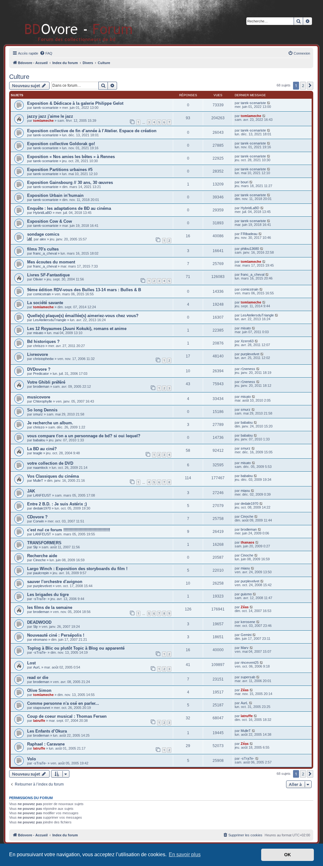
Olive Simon (39, 690)
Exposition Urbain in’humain (55, 195)
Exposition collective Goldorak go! (61, 143)
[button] (310, 85)
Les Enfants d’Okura (47, 731)
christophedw (43, 359)
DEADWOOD (39, 622)
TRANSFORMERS (44, 542)
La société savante (45, 302)
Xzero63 (247, 341)
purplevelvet (250, 354)
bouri (244, 182)
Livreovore (37, 354)
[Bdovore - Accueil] (69, 22)
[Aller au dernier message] (269, 103)
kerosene (248, 622)
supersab (248, 677)
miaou (245, 490)
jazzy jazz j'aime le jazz (50, 116)
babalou (247, 422)
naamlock (40, 467)
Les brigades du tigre (48, 594)
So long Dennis (42, 410)
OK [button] (287, 854)
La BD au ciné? (42, 448)
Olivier (38, 279)
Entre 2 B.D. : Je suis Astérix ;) (57, 504)
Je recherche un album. (50, 423)
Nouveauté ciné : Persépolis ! (55, 635)
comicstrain (42, 294)
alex (43, 239)
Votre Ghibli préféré (46, 382)
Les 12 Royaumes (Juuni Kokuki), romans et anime (76, 328)
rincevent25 (250, 662)
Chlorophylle (42, 401)
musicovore (38, 397)
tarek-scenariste (45, 107)
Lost (31, 663)
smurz (38, 414)
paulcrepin (41, 573)
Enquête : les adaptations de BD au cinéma (69, 208)
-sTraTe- (40, 599)
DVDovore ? (38, 369)
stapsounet (41, 708)
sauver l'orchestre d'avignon (54, 581)
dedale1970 (42, 508)
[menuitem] (46, 53)
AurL (36, 667)
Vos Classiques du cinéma (53, 476)
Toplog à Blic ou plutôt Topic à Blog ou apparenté (76, 648)
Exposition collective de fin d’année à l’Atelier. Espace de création (91, 130)
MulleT (38, 480)
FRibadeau (249, 234)
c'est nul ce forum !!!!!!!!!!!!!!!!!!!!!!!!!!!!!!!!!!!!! (68, 529)
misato (38, 333)
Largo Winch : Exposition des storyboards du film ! (77, 568)
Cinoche (247, 516)
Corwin (38, 521)
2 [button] (303, 85)
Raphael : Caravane (46, 744)
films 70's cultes (43, 249)
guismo (246, 594)
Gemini (246, 635)
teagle (37, 453)
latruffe (39, 720)
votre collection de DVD (50, 463)
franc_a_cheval (45, 253)
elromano (40, 639)
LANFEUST (42, 495)
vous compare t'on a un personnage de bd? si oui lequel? (83, 435)
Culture (19, 76)
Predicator (41, 373)
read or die (37, 677)
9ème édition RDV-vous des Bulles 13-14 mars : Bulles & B (84, 289)
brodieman (41, 386)
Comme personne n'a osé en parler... (63, 703)
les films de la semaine (49, 607)
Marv (245, 648)
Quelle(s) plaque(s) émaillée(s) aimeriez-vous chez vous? (82, 315)
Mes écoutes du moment (51, 262)
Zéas (245, 607)
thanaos (247, 542)
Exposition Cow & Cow (49, 221)
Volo (31, 759)
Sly (35, 547)
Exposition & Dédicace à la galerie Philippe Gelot (75, 103)
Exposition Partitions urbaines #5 (59, 169)
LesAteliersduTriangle (49, 320)
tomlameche (43, 120)
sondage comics (43, 234)
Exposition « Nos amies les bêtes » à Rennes (71, 156)
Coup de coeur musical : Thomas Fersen (67, 716)
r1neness (248, 369)
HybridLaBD (42, 213)
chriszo (38, 346)
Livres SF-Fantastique (48, 275)
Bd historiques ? (43, 341)
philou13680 (250, 248)
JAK (31, 491)
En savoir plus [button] (185, 854)
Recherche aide (42, 555)
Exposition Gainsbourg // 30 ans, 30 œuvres (70, 182)
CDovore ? (37, 517)
